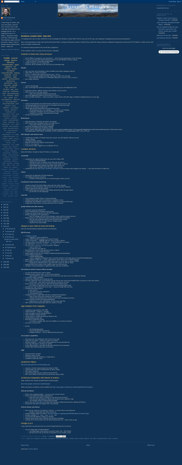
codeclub (14, 171)
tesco (16, 194)
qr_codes (7, 140)
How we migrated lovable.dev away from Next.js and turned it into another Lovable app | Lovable (167, 29)
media (17, 134)
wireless (15, 167)
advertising (8, 83)
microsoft (15, 159)
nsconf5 (10, 188)
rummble (16, 163)
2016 (5, 210)
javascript (6, 91)
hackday (11, 183)
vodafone (8, 77)
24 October (8, 237)
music (14, 106)
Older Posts (151, 445)
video (13, 165)
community (15, 173)
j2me (12, 114)
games (10, 179)
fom (6, 87)
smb (11, 192)
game (5, 179)
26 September (9, 247)
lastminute (5, 185)
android (37, 438)
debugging (13, 151)
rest (94, 438)
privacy (16, 138)
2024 (5, 204)
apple (17, 65)
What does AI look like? (164, 35)
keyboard (6, 157)
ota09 (3, 163)
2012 (5, 221)
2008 (5, 264)
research (14, 140)
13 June (7, 253)
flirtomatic (15, 153)
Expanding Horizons (163, 8)
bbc (5, 130)
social (15, 75)
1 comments (51, 436)
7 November (9, 231)
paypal (11, 138)
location (65, 438)
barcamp (44, 438)
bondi (17, 169)
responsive (14, 190)
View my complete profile (10, 49)
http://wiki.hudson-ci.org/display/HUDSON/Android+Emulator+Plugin (68, 413)
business (14, 118)
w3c (18, 165)
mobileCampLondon (9, 136)
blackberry (12, 169)
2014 (5, 215)
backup (6, 110)
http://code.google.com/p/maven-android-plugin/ (35, 384)
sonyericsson (102, 438)
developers (16, 177)
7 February (8, 258)
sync (109, 438)
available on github (31, 236)
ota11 (17, 124)
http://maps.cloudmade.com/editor (48, 168)
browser (17, 149)
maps (77, 438)
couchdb (15, 175)
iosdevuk (7, 75)
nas (18, 185)
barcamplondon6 (13, 128)
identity (5, 155)
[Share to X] (61, 436)
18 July (7, 250)
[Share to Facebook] (63, 436)
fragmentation (6, 134)
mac (5, 97)
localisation (14, 157)
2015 (5, 212)
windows (10, 196)
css (4, 95)
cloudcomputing (12, 130)
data (10, 177)
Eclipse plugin (39, 402)
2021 (5, 207)
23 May (7, 255)
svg (13, 144)
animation (4, 169)
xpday (11, 97)
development (7, 153)
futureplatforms (7, 99)
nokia (4, 93)
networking (7, 161)
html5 (16, 95)
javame (7, 106)
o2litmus (14, 161)
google (15, 85)
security (8, 142)
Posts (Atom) (34, 449)
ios (15, 67)
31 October (8, 234)
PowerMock (28, 277)
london (71, 438)
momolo (7, 69)
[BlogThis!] (59, 436)
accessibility (14, 108)
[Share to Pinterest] (65, 436)
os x (12, 124)
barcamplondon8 (8, 103)
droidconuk (10, 81)
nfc (17, 122)
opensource (6, 124)
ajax (10, 147)
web (15, 83)
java (16, 89)
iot (13, 134)
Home (88, 445)
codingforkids (7, 173)
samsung (5, 192)
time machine (13, 126)
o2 (17, 136)
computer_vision (11, 132)
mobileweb (14, 91)
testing (115, 438)
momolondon (7, 65)
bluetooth (14, 110)
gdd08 (15, 179)
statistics (6, 108)
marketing (11, 122)
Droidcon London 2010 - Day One (36, 36)
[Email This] (57, 436)
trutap (5, 196)
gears (5, 181)
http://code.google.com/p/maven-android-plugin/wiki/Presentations (73, 387)
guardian (4, 183)
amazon (15, 147)
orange (16, 188)
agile (15, 77)
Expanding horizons (87, 7)
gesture (10, 181)
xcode (5, 147)
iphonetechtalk (13, 120)
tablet (12, 194)
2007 (5, 267)
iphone (14, 60)
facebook (9, 112)
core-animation (7, 175)
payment (9, 163)
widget (17, 144)
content (6, 151)
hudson (58, 438)
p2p (91, 438)
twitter (8, 165)
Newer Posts (25, 445)
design (7, 60)
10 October (8, 245)
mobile (86, 438)
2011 (5, 223)
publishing (7, 190)
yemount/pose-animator (164, 38)
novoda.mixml (37, 261)
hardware (10, 95)
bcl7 (15, 97)
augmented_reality (7, 149)
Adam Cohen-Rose (9, 17)
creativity (4, 177)
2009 (5, 262)
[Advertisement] (59, 23)
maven (81, 438)
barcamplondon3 (13, 93)
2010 (5, 226)
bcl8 (17, 103)
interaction (6, 114)
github (16, 181)
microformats (7, 159)
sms (13, 142)
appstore (8, 67)
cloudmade (51, 438)
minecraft (12, 185)
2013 (5, 218)
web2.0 (4, 79)
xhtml (16, 196)
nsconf (5, 188)
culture (5, 120)
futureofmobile (7, 73)
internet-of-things (13, 155)
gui (14, 112)
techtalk (5, 126)
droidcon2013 (14, 79)
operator (4, 138)
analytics (30, 438)
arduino (6, 118)
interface (12, 87)
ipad (12, 89)
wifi (10, 167)
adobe (5, 128)
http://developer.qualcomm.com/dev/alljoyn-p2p (35, 364)
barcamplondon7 (11, 101)
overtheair (11, 71)
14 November (9, 229)
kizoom (17, 183)
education (7, 85)
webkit (6, 167)
